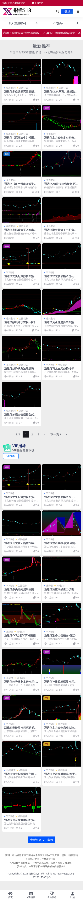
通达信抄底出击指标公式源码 (20, 416)
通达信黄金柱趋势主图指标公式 (60, 323)
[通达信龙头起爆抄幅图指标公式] (21, 256)
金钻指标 (11, 180)
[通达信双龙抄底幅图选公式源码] (61, 256)
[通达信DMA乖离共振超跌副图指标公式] (61, 71)
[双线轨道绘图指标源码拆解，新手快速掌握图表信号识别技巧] (21, 708)
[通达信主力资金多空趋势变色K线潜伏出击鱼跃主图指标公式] (61, 117)
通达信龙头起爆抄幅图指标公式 (20, 277)
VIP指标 (10, 272)
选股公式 (23, 87)
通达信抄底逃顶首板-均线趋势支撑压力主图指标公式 (21, 323)
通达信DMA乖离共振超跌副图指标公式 (61, 93)
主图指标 (51, 133)
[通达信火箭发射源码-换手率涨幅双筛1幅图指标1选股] (61, 754)
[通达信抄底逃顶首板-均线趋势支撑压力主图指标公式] (21, 302)
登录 (67, 11)
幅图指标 (11, 87)
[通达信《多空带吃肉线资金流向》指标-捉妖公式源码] (21, 164)
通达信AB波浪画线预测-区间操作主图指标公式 (61, 185)
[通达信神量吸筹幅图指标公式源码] (61, 661)
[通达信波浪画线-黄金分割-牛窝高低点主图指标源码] (61, 523)
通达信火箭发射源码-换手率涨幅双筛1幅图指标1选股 (61, 775)
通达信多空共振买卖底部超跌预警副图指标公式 (20, 93)
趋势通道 (11, 770)
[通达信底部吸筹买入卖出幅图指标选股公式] (21, 210)
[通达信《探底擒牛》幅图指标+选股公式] (21, 117)
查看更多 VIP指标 (41, 839)
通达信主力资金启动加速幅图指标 (60, 729)
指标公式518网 (36, 873)
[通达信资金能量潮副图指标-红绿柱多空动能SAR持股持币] (21, 800)
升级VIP (38, 3)
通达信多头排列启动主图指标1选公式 (20, 590)
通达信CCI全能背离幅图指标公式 (21, 636)
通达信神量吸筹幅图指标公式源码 (60, 683)
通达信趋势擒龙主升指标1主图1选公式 (21, 683)
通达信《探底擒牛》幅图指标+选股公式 (20, 139)
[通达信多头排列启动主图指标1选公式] (21, 569)
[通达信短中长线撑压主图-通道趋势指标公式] (21, 754)
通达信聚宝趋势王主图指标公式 (60, 231)
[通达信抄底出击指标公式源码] (21, 394)
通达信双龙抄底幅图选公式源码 (60, 277)
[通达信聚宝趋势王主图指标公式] (61, 210)
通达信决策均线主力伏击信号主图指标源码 (60, 590)
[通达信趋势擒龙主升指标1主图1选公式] (21, 661)
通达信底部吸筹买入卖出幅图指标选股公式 (20, 231)
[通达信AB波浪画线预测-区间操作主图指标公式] (61, 164)
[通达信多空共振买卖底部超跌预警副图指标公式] (21, 71)
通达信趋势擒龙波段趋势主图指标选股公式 (20, 370)
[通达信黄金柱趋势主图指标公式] (61, 302)
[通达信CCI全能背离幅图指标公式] (21, 615)
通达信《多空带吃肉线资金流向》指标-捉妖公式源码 (20, 185)
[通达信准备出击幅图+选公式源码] (61, 615)
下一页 (54, 434)
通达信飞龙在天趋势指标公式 (60, 370)
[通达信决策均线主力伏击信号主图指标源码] (61, 569)
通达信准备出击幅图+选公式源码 (61, 636)
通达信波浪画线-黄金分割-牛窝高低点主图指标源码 (61, 544)
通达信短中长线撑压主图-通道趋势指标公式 (21, 775)
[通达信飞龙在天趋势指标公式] (61, 348)
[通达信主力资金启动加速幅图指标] (61, 708)
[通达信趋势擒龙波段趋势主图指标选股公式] (21, 348)
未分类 (49, 585)
